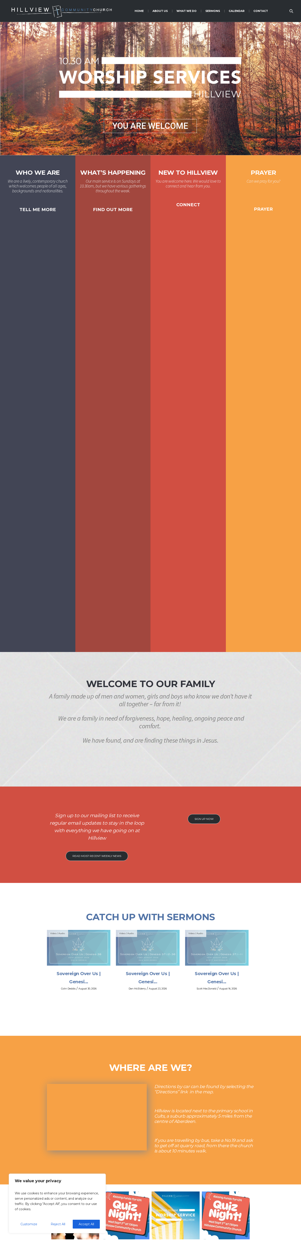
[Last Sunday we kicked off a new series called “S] (176, 1215)
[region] (57, 1203)
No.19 (229, 1140)
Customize (28, 1224)
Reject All (58, 1224)
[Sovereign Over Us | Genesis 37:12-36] (147, 947)
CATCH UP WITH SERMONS (150, 917)
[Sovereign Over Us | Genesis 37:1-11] (217, 947)
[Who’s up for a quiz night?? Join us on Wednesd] (125, 1215)
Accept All (86, 1224)
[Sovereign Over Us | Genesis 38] (78, 947)
